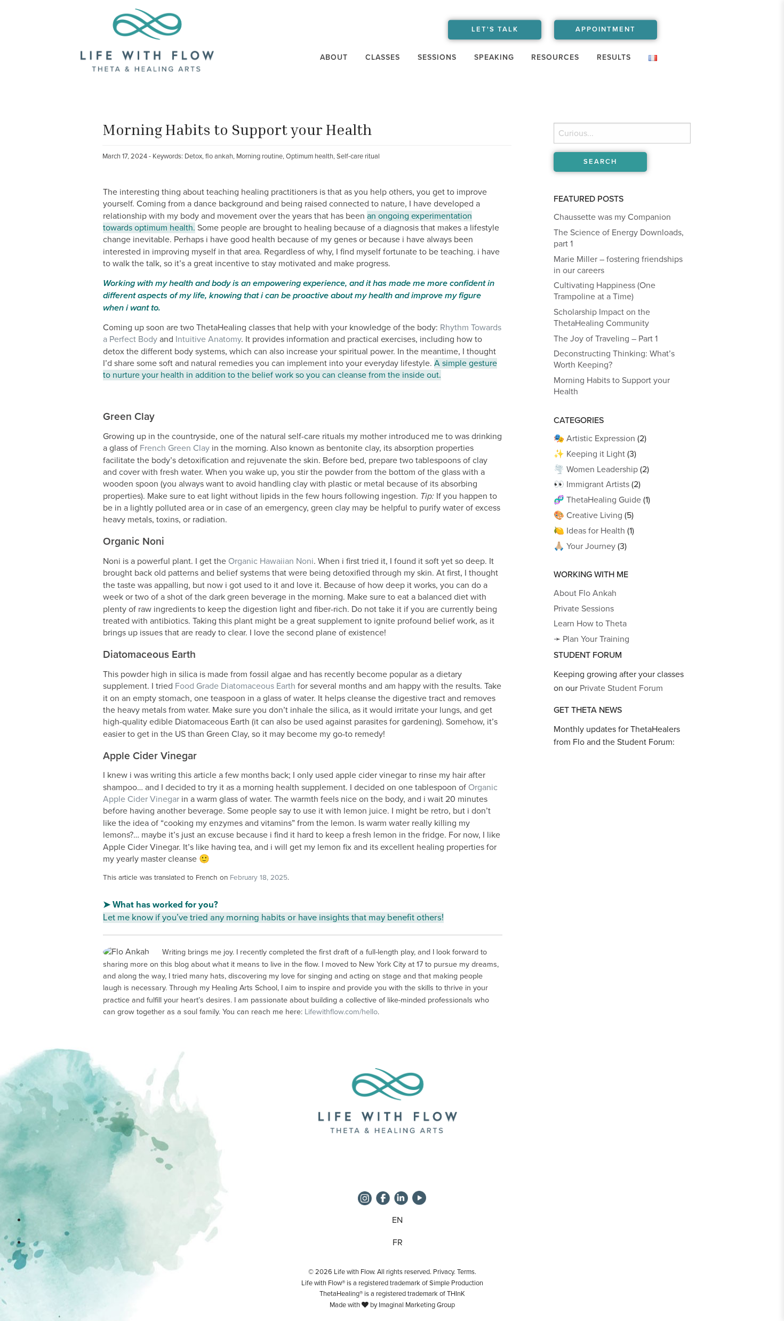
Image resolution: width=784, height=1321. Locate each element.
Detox (193, 156)
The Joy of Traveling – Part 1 (606, 338)
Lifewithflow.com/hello (341, 1011)
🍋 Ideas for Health (589, 531)
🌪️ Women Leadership (596, 469)
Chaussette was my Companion (612, 217)
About (334, 57)
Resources (555, 57)
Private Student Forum (621, 688)
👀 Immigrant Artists (591, 484)
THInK (456, 1294)
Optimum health (309, 156)
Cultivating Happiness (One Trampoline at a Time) (604, 291)
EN (397, 1220)
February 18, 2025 (258, 877)
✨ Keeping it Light (589, 454)
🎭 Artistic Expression (594, 438)
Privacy (443, 1272)
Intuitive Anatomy (208, 339)
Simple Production (456, 1283)
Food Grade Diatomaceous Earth (235, 686)
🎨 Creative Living (588, 515)
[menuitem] (334, 57)
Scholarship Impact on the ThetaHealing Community (602, 318)
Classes (382, 57)
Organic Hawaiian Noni (271, 561)
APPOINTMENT (605, 29)
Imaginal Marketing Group (417, 1305)
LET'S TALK (494, 29)
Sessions (437, 57)
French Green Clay (175, 448)
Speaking (494, 57)
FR (398, 1242)
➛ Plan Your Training (591, 639)
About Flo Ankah (585, 593)
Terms (466, 1272)
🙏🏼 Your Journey (584, 546)
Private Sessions (584, 608)
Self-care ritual (358, 156)
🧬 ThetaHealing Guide (597, 500)
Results (614, 57)
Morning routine (259, 156)
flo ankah (219, 156)
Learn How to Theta (590, 623)
